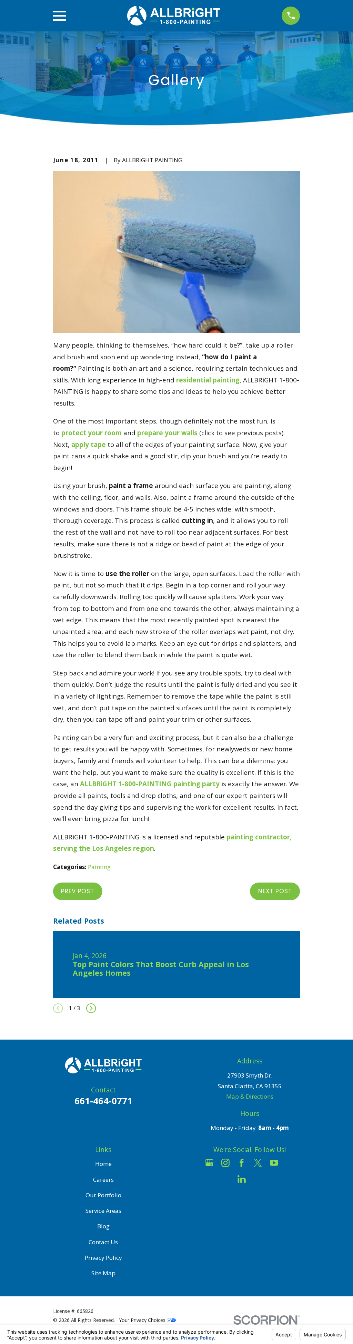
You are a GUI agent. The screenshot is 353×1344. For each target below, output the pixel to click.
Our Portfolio (103, 1195)
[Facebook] (242, 1163)
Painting (99, 867)
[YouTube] (274, 1163)
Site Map (103, 1273)
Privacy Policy (103, 1258)
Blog (103, 1226)
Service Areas (103, 1211)
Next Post (275, 891)
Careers (103, 1180)
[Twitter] (258, 1163)
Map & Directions (249, 1096)
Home (103, 1164)
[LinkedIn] (242, 1179)
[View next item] (91, 1008)
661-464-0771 (103, 1101)
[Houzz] (290, 1163)
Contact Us (103, 1242)
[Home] (173, 16)
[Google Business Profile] (209, 1163)
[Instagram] (225, 1163)
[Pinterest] (258, 1179)
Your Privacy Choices (143, 1320)
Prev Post (77, 891)
